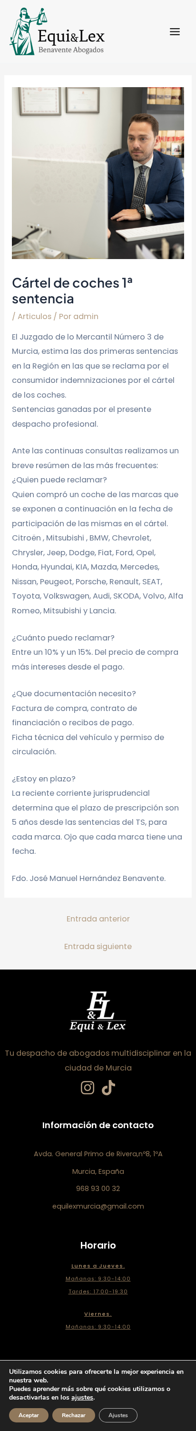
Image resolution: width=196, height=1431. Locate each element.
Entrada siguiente (98, 946)
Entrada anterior (98, 918)
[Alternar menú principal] (174, 31)
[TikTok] (108, 1087)
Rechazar (74, 1415)
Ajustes (118, 1415)
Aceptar (29, 1415)
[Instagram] (87, 1087)
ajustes (82, 1397)
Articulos (34, 316)
